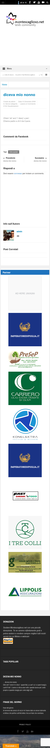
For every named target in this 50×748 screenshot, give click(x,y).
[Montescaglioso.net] (25, 18)
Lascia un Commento (28, 104)
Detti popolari (13, 152)
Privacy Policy (25, 725)
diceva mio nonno (9, 159)
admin (19, 231)
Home (4, 84)
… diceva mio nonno (10, 682)
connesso (18, 173)
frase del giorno (8, 708)
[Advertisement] (25, 44)
